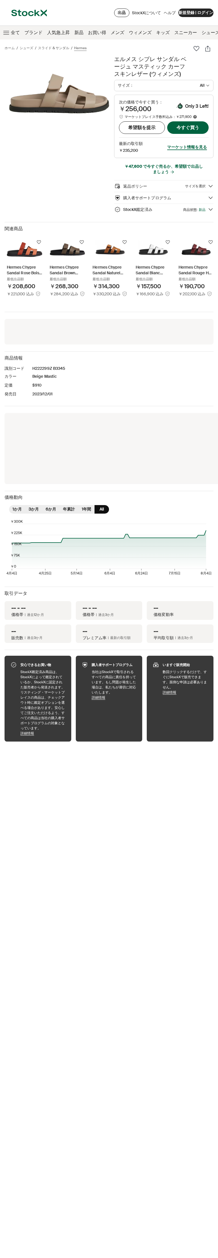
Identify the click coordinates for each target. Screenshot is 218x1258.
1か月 (17, 509)
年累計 (69, 509)
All (102, 509)
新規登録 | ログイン (196, 12)
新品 (78, 33)
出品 (122, 12)
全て (15, 33)
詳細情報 (43, 733)
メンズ (117, 33)
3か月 (34, 509)
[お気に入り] (196, 48)
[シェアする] (207, 48)
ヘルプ (170, 12)
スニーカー (185, 33)
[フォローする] (39, 242)
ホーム (10, 48)
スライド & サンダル (53, 48)
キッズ (163, 33)
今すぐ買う (188, 127)
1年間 (86, 509)
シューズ (26, 48)
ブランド (33, 33)
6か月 (51, 509)
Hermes (80, 48)
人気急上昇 (58, 33)
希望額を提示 (142, 127)
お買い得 (97, 33)
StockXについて (146, 14)
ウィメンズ (140, 33)
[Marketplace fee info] (195, 117)
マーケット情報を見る (187, 147)
